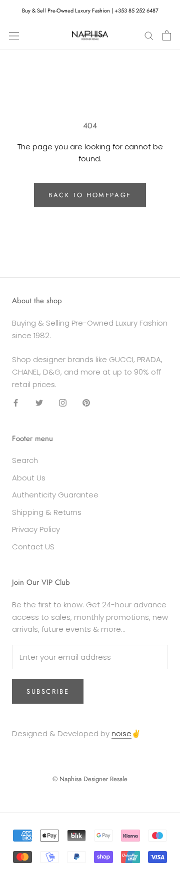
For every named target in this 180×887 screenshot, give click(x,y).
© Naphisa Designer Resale (90, 779)
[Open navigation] (14, 35)
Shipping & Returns (47, 512)
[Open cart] (166, 35)
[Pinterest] (86, 403)
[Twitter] (39, 403)
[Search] (149, 35)
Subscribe (47, 691)
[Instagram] (62, 403)
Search (25, 460)
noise (122, 733)
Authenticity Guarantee (55, 494)
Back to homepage (90, 195)
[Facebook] (16, 403)
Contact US (33, 546)
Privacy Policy (36, 529)
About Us (29, 477)
